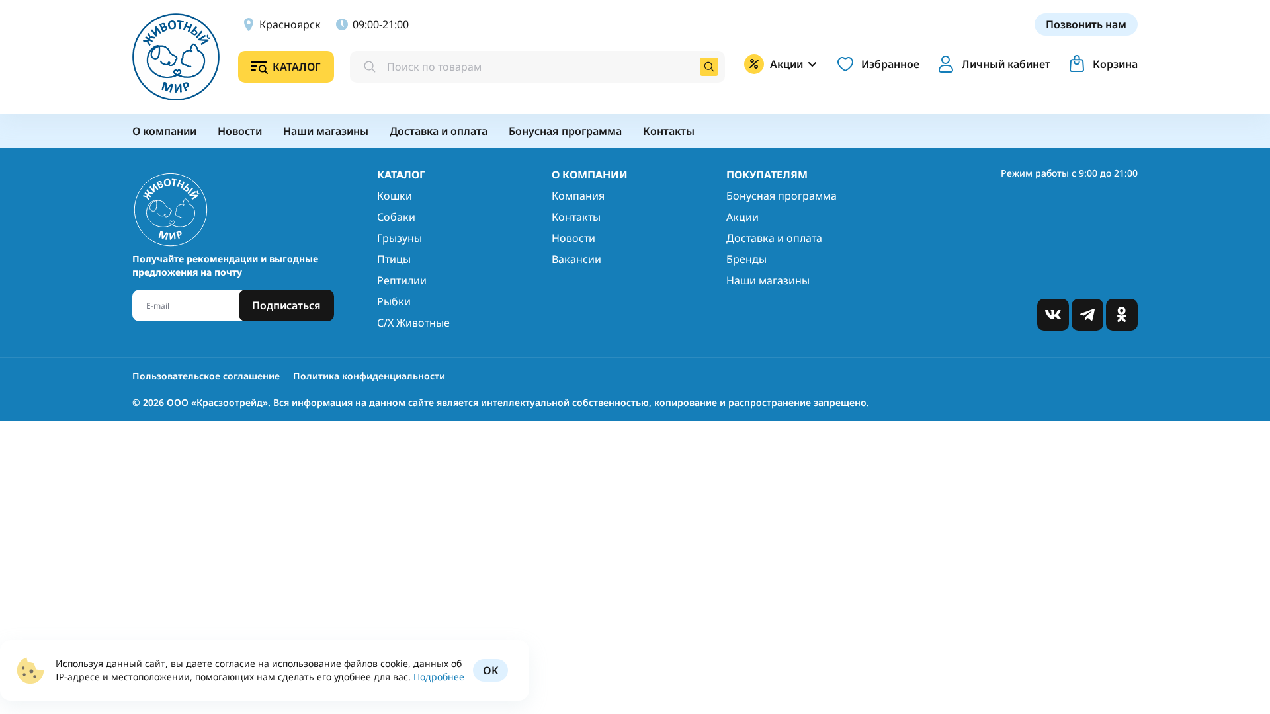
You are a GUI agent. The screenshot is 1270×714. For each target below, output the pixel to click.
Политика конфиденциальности (369, 376)
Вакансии (576, 259)
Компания (578, 195)
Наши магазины (768, 280)
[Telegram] (1087, 315)
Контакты (576, 217)
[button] (991, 64)
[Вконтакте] (1053, 315)
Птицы (394, 259)
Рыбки (394, 301)
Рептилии (402, 280)
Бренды (746, 259)
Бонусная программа (781, 195)
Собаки (396, 217)
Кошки (394, 195)
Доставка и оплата (774, 238)
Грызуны (399, 238)
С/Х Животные (413, 322)
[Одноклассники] (1122, 315)
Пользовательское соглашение (206, 376)
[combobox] (537, 67)
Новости (573, 238)
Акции (742, 217)
